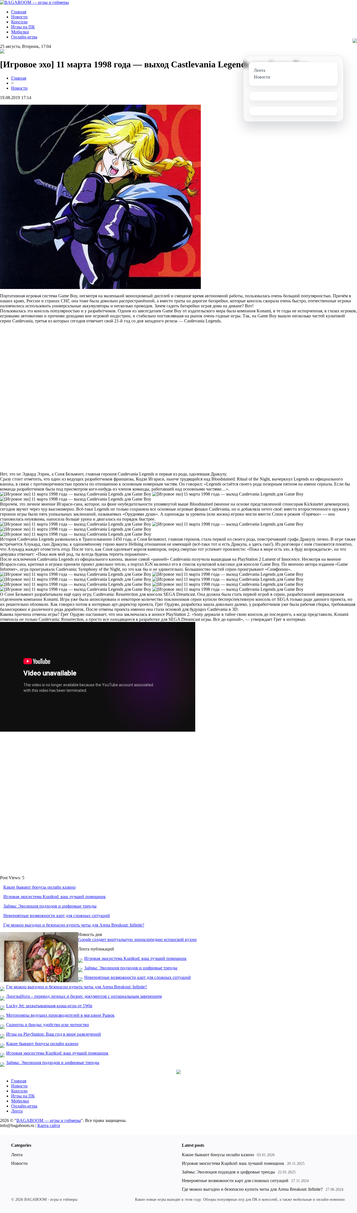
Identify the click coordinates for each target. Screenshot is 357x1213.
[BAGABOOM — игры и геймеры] (34, 2)
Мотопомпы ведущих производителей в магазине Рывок (60, 1015)
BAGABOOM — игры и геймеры (48, 1120)
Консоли (19, 21)
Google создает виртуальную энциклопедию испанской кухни (137, 939)
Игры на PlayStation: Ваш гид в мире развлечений (53, 1034)
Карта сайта (48, 1125)
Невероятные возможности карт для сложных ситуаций (56, 915)
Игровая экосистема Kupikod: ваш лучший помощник (54, 896)
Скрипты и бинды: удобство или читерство (47, 1024)
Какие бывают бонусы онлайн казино (39, 887)
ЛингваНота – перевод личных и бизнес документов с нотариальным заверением (84, 996)
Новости (19, 16)
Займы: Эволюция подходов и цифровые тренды (50, 906)
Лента (17, 1111)
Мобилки (20, 32)
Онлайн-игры (24, 37)
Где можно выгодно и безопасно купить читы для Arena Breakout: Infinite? (73, 925)
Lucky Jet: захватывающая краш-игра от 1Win (49, 1005)
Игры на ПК (23, 26)
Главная (18, 11)
